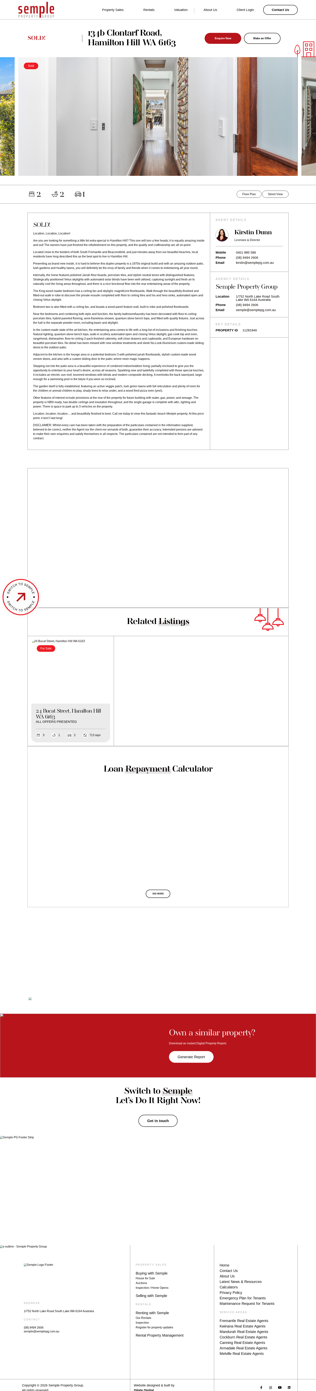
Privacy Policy (231, 1292)
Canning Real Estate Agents (242, 1342)
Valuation (181, 10)
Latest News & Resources (241, 1281)
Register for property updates (154, 1327)
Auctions (141, 1283)
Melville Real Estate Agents (242, 1353)
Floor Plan (249, 194)
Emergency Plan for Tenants (243, 1298)
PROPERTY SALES (151, 1264)
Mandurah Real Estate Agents (244, 1331)
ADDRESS (32, 1303)
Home (224, 1265)
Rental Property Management (160, 1335)
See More (158, 893)
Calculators (229, 1287)
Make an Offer (262, 38)
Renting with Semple (152, 1313)
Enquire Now (223, 38)
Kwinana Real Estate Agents (243, 1326)
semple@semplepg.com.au (256, 310)
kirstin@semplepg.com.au (255, 263)
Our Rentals (143, 1317)
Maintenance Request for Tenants (247, 1303)
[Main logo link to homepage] (36, 10)
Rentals (149, 10)
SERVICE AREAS (233, 1312)
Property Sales (113, 10)
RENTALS (143, 1304)
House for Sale (145, 1278)
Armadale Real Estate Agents (243, 1348)
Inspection (142, 1322)
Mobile (221, 252)
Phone (221, 257)
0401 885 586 (246, 252)
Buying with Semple (152, 1273)
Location (222, 296)
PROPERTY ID (227, 330)
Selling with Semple (151, 1296)
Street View (275, 194)
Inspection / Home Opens (152, 1287)
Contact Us (229, 1271)
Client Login (245, 10)
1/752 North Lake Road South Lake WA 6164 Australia (59, 1311)
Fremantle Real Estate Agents (244, 1321)
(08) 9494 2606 (247, 257)
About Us (210, 10)
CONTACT (32, 1319)
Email (220, 262)
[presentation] (8, 120)
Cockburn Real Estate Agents (243, 1337)
